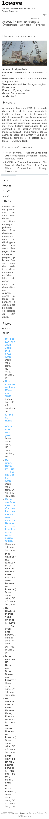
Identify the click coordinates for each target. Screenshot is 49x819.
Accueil (7, 21)
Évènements (10, 24)
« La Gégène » (10, 513)
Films (18, 21)
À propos (39, 24)
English (45, 14)
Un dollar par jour (18, 36)
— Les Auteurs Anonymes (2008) (10, 533)
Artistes (25, 24)
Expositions (31, 21)
